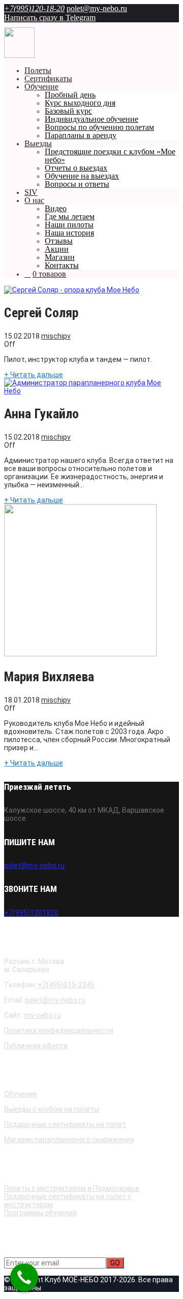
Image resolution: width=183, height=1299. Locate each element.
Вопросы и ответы (77, 184)
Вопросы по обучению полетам (99, 127)
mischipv (56, 336)
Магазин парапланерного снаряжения (69, 1140)
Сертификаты (48, 78)
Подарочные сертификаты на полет (65, 1124)
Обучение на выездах (82, 176)
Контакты (62, 265)
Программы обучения (40, 1213)
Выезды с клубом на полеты (51, 1109)
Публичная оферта (36, 1046)
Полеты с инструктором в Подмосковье (71, 1188)
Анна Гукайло (41, 413)
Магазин (60, 257)
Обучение (41, 86)
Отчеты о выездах (76, 167)
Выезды (38, 143)
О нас (34, 200)
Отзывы (59, 241)
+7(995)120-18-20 (34, 8)
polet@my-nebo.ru (97, 8)
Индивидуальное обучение (91, 119)
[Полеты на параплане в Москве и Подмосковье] (19, 55)
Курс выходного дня (80, 102)
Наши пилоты (69, 224)
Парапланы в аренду (80, 135)
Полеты (37, 70)
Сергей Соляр (41, 312)
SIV (31, 192)
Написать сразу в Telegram (50, 17)
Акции (57, 249)
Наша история (69, 232)
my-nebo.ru (42, 1015)
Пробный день (70, 94)
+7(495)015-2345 (66, 985)
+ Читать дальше (33, 375)
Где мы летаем (70, 216)
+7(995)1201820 (31, 913)
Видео (56, 208)
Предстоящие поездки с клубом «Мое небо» (110, 155)
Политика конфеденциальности (58, 1030)
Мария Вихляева (49, 676)
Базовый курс (68, 111)
